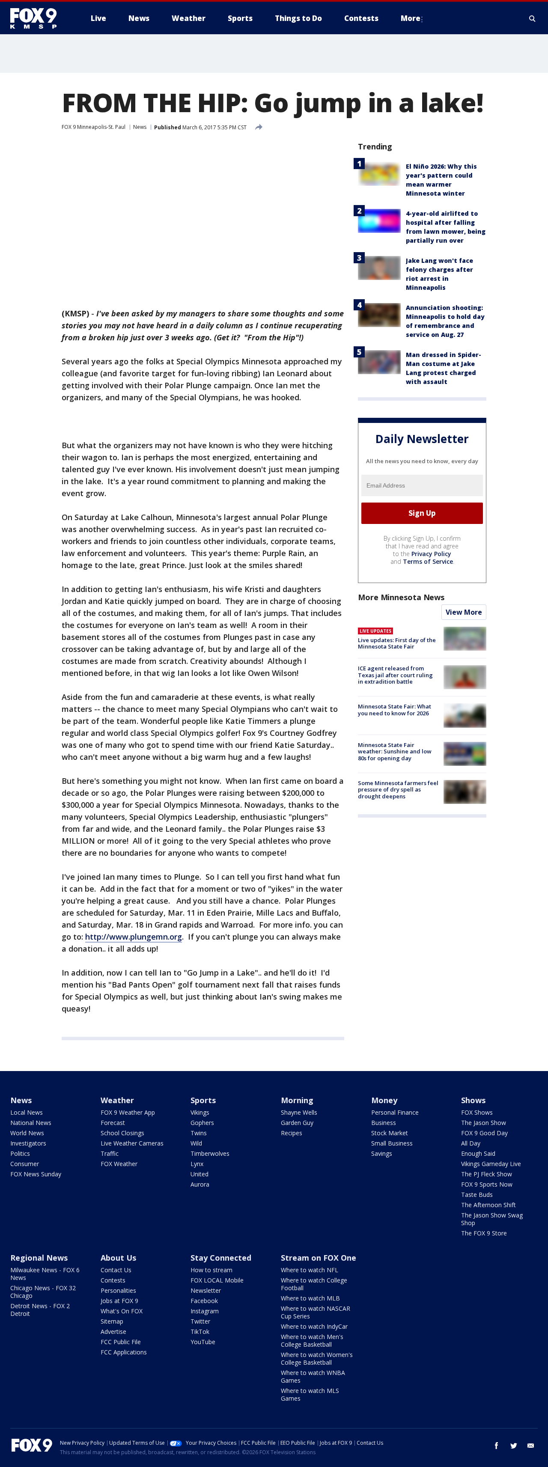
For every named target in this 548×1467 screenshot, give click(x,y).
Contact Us (116, 1270)
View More (464, 612)
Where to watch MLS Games (310, 1394)
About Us (118, 1258)
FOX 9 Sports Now (486, 1184)
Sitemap (112, 1321)
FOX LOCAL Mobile (217, 1280)
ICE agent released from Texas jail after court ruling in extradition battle (395, 674)
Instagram (205, 1311)
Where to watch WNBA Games (313, 1376)
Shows (473, 1100)
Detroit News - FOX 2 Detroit (40, 1310)
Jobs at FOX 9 (119, 1301)
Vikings (200, 1112)
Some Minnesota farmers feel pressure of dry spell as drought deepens (398, 789)
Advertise (113, 1331)
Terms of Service (428, 561)
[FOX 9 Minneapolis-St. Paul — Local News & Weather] (38, 18)
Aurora (200, 1184)
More (410, 18)
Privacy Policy (431, 554)
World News (27, 1133)
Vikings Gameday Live (491, 1164)
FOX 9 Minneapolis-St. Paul (93, 127)
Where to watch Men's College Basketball (312, 1340)
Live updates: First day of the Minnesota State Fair (397, 643)
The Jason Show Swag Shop (492, 1219)
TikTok (200, 1331)
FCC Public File (121, 1342)
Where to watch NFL (309, 1270)
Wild (196, 1143)
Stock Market (389, 1133)
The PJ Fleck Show (486, 1174)
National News (30, 1123)
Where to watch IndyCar (314, 1326)
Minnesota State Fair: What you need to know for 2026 (394, 709)
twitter (514, 1445)
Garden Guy (297, 1123)
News (139, 127)
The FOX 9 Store (484, 1233)
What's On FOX (122, 1311)
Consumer (24, 1164)
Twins (199, 1133)
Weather (117, 1100)
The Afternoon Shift (488, 1205)
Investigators (28, 1143)
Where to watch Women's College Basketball (317, 1358)
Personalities (118, 1290)
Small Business (392, 1143)
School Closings (122, 1133)
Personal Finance (395, 1112)
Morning (297, 1100)
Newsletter (206, 1290)
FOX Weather (119, 1164)
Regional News (39, 1258)
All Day (470, 1143)
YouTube (203, 1342)
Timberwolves (210, 1153)
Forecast (113, 1123)
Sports (203, 1100)
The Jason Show (483, 1123)
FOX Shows (477, 1112)
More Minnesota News (401, 597)
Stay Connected (221, 1258)
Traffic (110, 1153)
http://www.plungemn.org (133, 936)
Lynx (197, 1164)
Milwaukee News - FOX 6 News (45, 1274)
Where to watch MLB (310, 1298)
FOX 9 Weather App (128, 1112)
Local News (26, 1112)
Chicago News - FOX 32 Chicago (43, 1292)
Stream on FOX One (318, 1258)
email (531, 1445)
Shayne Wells (299, 1112)
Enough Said (478, 1153)
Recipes (291, 1133)
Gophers (202, 1123)
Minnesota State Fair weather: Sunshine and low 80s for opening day (395, 751)
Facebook (204, 1301)
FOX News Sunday (35, 1174)
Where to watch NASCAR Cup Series (315, 1312)
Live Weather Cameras (132, 1143)
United (199, 1174)
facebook (496, 1445)
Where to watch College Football (314, 1284)
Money (384, 1100)
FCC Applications (124, 1352)
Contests (113, 1280)
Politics (20, 1153)
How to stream (211, 1270)
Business (383, 1123)
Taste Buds (477, 1194)
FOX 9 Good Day (484, 1133)
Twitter (200, 1321)
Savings (381, 1153)
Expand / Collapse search (532, 18)
